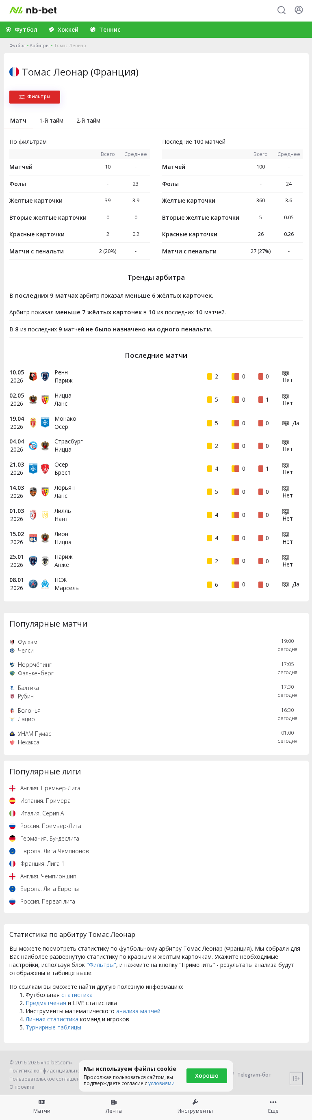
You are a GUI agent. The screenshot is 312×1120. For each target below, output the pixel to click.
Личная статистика (52, 1019)
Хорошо (207, 1075)
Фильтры (38, 96)
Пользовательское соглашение (47, 1078)
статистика (77, 995)
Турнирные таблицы (53, 1027)
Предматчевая (46, 1003)
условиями (161, 1083)
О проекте (21, 1086)
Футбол (17, 45)
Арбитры (40, 45)
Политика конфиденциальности (48, 1070)
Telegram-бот (254, 1074)
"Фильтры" (101, 965)
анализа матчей (138, 1011)
